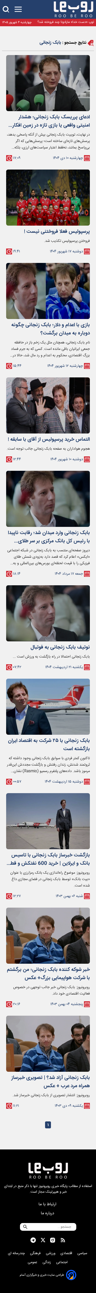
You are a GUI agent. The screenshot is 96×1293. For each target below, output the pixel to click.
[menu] (18, 9)
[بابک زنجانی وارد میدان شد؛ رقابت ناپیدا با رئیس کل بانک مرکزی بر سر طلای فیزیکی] (48, 499)
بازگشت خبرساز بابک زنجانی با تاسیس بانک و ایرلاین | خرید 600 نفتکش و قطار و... (48, 859)
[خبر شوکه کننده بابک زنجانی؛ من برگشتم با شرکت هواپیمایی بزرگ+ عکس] (48, 936)
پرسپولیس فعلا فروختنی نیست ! (57, 232)
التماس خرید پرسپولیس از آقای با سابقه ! (49, 440)
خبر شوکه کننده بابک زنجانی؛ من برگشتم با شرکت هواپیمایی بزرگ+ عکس (48, 974)
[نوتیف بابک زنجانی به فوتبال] (48, 613)
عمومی (33, 1262)
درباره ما (48, 1213)
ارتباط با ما (48, 1204)
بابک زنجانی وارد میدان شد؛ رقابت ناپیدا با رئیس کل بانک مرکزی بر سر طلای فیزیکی (49, 537)
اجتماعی (62, 1262)
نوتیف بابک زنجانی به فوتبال (60, 647)
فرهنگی (36, 1253)
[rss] (63, 1240)
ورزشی (51, 1253)
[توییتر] (43, 1240)
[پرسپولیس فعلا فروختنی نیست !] (48, 198)
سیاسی (82, 1253)
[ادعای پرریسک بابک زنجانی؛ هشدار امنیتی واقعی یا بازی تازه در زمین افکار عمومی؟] (48, 83)
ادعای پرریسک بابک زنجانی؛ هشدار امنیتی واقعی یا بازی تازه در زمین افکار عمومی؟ (51, 121)
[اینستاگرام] (53, 1240)
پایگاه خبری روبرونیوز (53, 1186)
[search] (6, 9)
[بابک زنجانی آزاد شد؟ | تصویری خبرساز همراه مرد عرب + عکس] (48, 1044)
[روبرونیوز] (73, 9)
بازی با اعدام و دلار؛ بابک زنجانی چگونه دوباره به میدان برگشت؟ (50, 329)
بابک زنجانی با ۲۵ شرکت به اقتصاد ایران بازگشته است (49, 745)
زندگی (47, 1262)
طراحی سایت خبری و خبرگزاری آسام (42, 1275)
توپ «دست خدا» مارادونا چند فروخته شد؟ (65, 22)
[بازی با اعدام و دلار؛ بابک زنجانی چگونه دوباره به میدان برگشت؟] (48, 291)
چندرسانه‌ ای (17, 1253)
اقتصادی (66, 1253)
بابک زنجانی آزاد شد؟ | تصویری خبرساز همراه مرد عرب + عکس (50, 1082)
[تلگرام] (33, 1240)
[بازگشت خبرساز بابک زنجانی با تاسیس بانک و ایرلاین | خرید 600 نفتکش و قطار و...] (48, 821)
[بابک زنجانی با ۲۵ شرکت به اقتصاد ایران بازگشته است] (48, 707)
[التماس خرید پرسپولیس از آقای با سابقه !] (48, 405)
